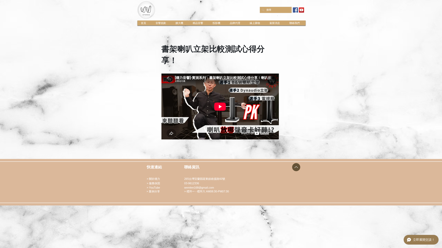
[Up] (296, 167)
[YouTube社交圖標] (301, 10)
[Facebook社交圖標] (295, 10)
